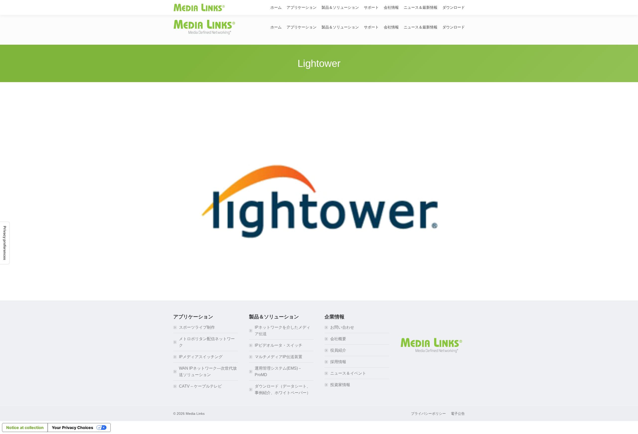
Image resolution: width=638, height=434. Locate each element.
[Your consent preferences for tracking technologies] (4, 243)
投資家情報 (340, 385)
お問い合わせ (342, 327)
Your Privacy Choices (72, 427)
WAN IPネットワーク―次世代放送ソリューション (208, 371)
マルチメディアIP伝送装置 (278, 357)
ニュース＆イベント (348, 373)
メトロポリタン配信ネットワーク (207, 342)
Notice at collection (25, 427)
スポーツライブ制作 (197, 327)
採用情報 (338, 362)
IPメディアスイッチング (201, 357)
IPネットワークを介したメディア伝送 (282, 330)
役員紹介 (338, 350)
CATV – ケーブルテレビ (200, 386)
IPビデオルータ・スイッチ (278, 345)
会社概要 (338, 339)
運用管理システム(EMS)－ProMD (278, 371)
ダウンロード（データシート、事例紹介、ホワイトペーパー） (283, 389)
